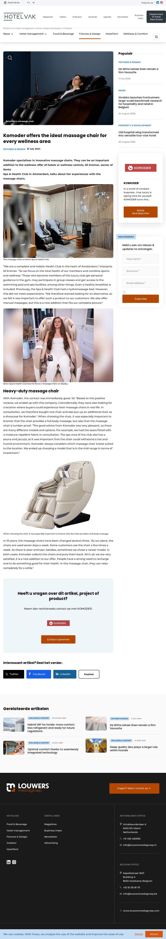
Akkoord (154, 934)
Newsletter (123, 17)
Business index (139, 17)
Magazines (48, 17)
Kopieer (89, 674)
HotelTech (112, 33)
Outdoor (12, 842)
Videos (62, 17)
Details (139, 934)
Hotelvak (92, 17)
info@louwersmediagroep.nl (139, 845)
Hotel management (31, 33)
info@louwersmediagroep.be (140, 893)
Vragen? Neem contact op (132, 788)
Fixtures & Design (90, 33)
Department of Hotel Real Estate (156, 17)
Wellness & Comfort (135, 33)
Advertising (51, 842)
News (6, 33)
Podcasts (77, 17)
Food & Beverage (63, 33)
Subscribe (141, 298)
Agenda (107, 17)
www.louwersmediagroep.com (141, 910)
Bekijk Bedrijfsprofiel (140, 212)
